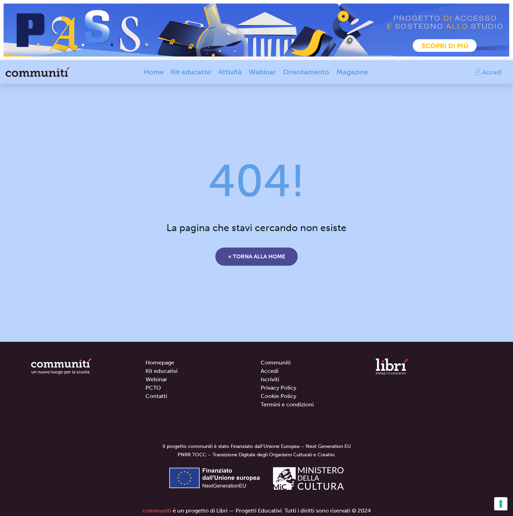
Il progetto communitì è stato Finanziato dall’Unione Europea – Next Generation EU (257, 446)
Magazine (352, 72)
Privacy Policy (278, 387)
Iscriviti (270, 379)
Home (154, 72)
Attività (230, 72)
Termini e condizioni (287, 404)
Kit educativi (191, 72)
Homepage (160, 362)
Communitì (276, 362)
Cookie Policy (278, 396)
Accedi (491, 71)
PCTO (153, 387)
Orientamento (306, 72)
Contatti (156, 396)
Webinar (262, 72)
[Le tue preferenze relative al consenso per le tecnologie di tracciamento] (500, 503)
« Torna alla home (256, 256)
